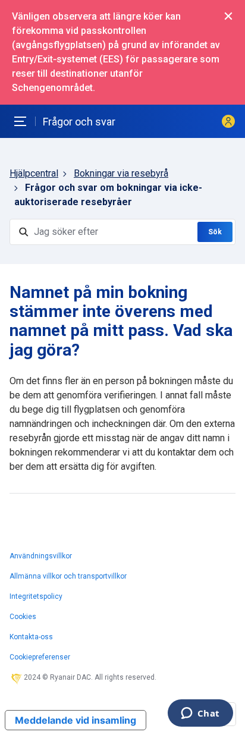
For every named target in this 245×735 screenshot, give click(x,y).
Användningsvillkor (41, 556)
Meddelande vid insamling (75, 720)
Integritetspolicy (36, 596)
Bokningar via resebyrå (121, 173)
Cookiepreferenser (40, 657)
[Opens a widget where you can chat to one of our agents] (200, 714)
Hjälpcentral (34, 173)
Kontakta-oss (31, 637)
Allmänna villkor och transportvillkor (68, 576)
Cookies (23, 616)
